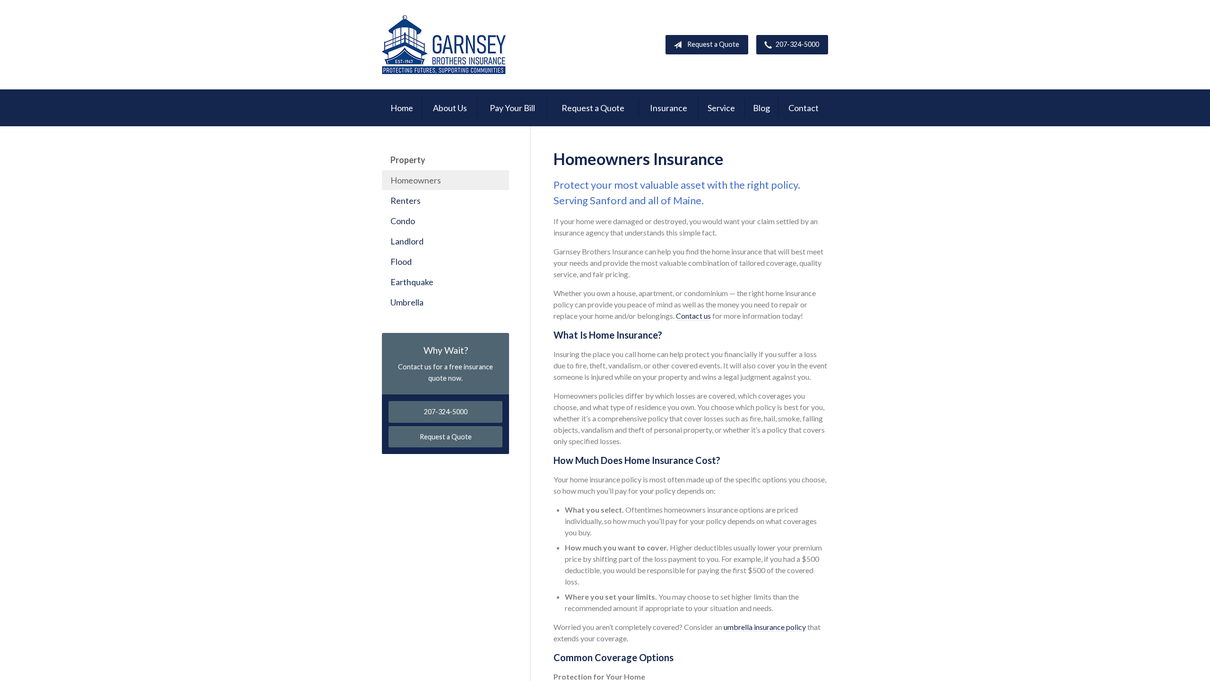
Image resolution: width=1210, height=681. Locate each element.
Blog (761, 108)
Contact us (693, 315)
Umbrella (407, 302)
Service (721, 108)
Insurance (668, 108)
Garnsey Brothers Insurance (444, 44)
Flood (401, 261)
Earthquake (411, 282)
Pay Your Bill (512, 108)
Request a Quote (713, 44)
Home (401, 108)
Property (407, 160)
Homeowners (415, 180)
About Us (450, 108)
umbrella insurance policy (765, 626)
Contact (803, 108)
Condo (402, 221)
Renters (405, 200)
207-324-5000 (797, 44)
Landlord (407, 241)
